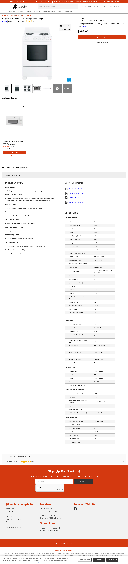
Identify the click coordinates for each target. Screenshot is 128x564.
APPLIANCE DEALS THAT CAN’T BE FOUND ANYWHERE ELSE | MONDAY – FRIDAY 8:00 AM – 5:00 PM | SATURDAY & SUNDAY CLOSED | (64, 2)
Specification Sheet (75, 189)
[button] (81, 6)
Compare (15, 156)
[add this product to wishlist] (23, 106)
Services (28, 11)
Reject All (99, 559)
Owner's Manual (74, 198)
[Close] (125, 560)
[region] (64, 560)
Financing (20, 11)
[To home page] (20, 6)
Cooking (12, 15)
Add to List (66, 29)
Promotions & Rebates (48, 11)
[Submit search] (74, 6)
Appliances (12, 11)
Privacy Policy (69, 550)
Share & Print (66, 26)
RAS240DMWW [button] (19, 21)
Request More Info (102, 42)
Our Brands (36, 11)
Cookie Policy (35, 562)
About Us (60, 11)
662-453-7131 (50, 515)
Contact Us (68, 11)
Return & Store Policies (13, 527)
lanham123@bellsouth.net (53, 518)
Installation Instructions (76, 193)
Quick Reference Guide (76, 202)
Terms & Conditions (60, 550)
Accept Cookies (112, 559)
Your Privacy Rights (85, 559)
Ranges (18, 15)
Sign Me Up (83, 481)
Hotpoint (4, 21)
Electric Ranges (26, 15)
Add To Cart (101, 37)
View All (67, 88)
